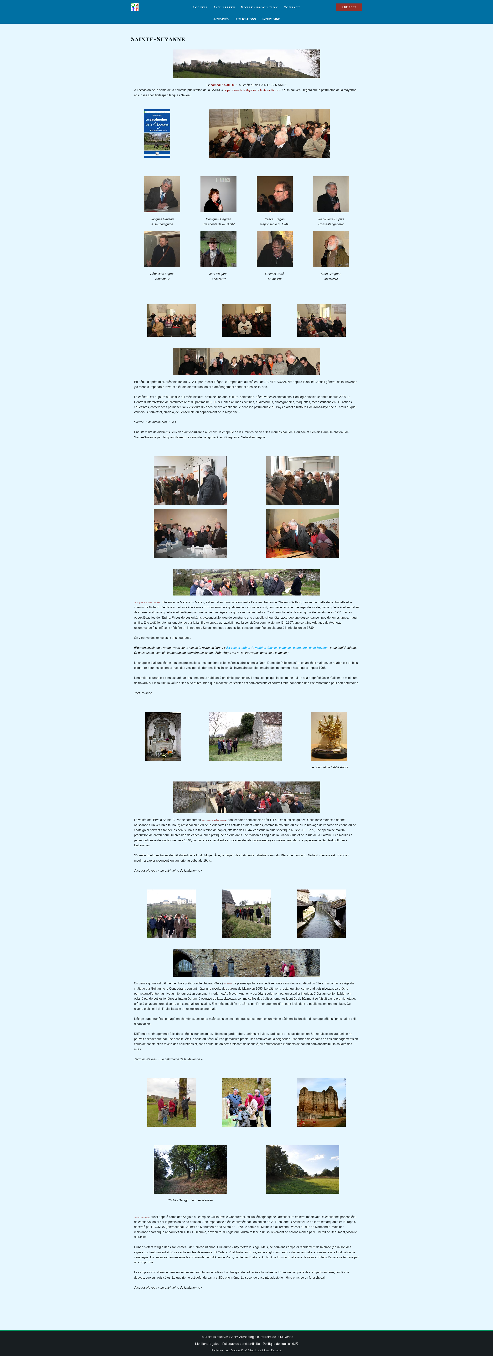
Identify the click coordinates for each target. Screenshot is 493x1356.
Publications (245, 19)
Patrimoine (271, 19)
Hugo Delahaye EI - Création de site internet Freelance (253, 1350)
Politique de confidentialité (241, 1344)
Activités (221, 19)
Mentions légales (207, 1344)
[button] (349, 7)
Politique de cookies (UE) (280, 1344)
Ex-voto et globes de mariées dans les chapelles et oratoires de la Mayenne (277, 647)
